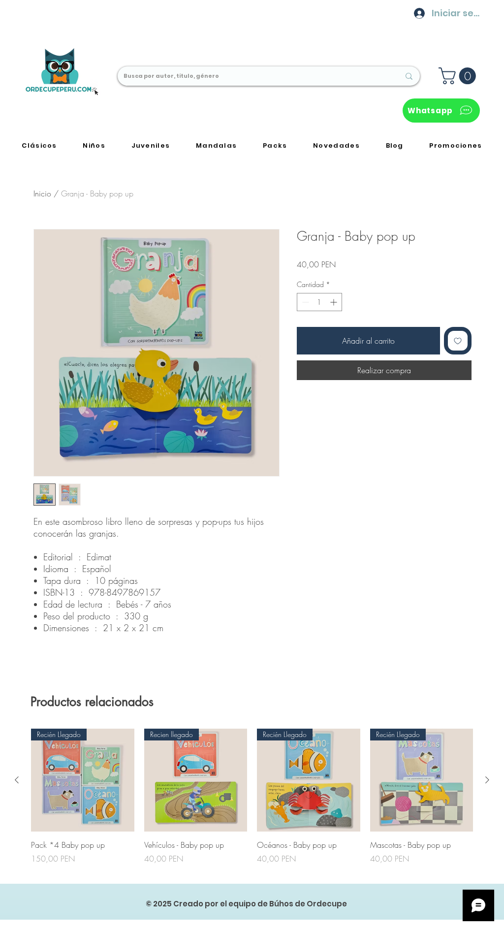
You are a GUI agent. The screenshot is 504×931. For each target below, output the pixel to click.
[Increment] (334, 302)
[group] (252, 802)
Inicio (42, 193)
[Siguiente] (487, 780)
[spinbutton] (319, 302)
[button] (459, 75)
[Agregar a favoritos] (458, 340)
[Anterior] (17, 780)
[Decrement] (304, 302)
